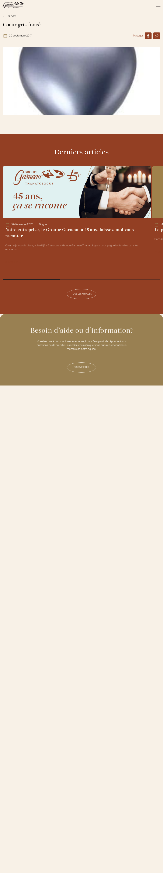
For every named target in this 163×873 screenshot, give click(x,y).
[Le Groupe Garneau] (13, 5)
